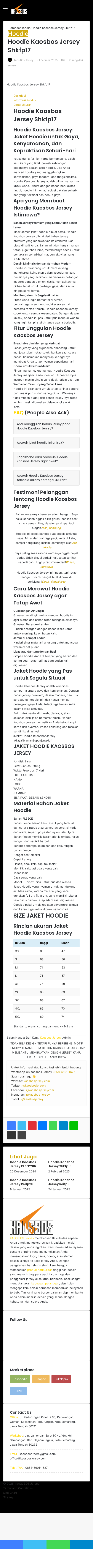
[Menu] (5, 10)
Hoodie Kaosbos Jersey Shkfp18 (61, 1164)
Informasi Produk (24, 100)
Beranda (14, 28)
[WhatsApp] (53, 1125)
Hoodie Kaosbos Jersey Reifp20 (23, 1182)
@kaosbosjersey (32, 1099)
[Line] (73, 1125)
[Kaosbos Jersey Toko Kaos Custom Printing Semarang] (19, 8)
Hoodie (25, 28)
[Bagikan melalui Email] (11, 1135)
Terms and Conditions (18, 1488)
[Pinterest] (32, 1125)
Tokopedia (20, 1379)
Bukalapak (61, 1379)
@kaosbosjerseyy (34, 1085)
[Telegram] (63, 1125)
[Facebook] (11, 1125)
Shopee (41, 1379)
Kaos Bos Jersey (23, 60)
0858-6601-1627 (64, 1072)
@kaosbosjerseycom (40, 1090)
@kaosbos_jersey (38, 1094)
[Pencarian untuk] (87, 10)
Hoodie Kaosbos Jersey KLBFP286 (23, 1164)
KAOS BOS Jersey (27, 1483)
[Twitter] (22, 1125)
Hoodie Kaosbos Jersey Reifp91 (61, 1182)
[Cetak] (22, 1135)
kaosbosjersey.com (37, 1081)
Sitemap (8, 1497)
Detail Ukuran (22, 104)
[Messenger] (42, 1125)
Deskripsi (19, 95)
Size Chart (10, 1492)
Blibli (19, 1391)
